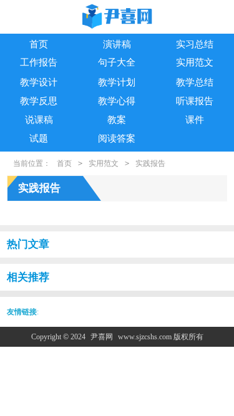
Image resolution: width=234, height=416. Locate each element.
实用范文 (194, 62)
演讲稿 (117, 44)
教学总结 (194, 82)
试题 (38, 138)
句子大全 (116, 62)
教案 (116, 120)
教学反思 (38, 101)
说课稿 (39, 120)
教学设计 (38, 82)
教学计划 (116, 82)
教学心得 (116, 101)
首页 (38, 44)
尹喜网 (101, 336)
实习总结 (194, 44)
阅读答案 (116, 138)
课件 (194, 120)
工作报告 (38, 62)
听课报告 (194, 101)
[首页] (117, 17)
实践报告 (150, 163)
